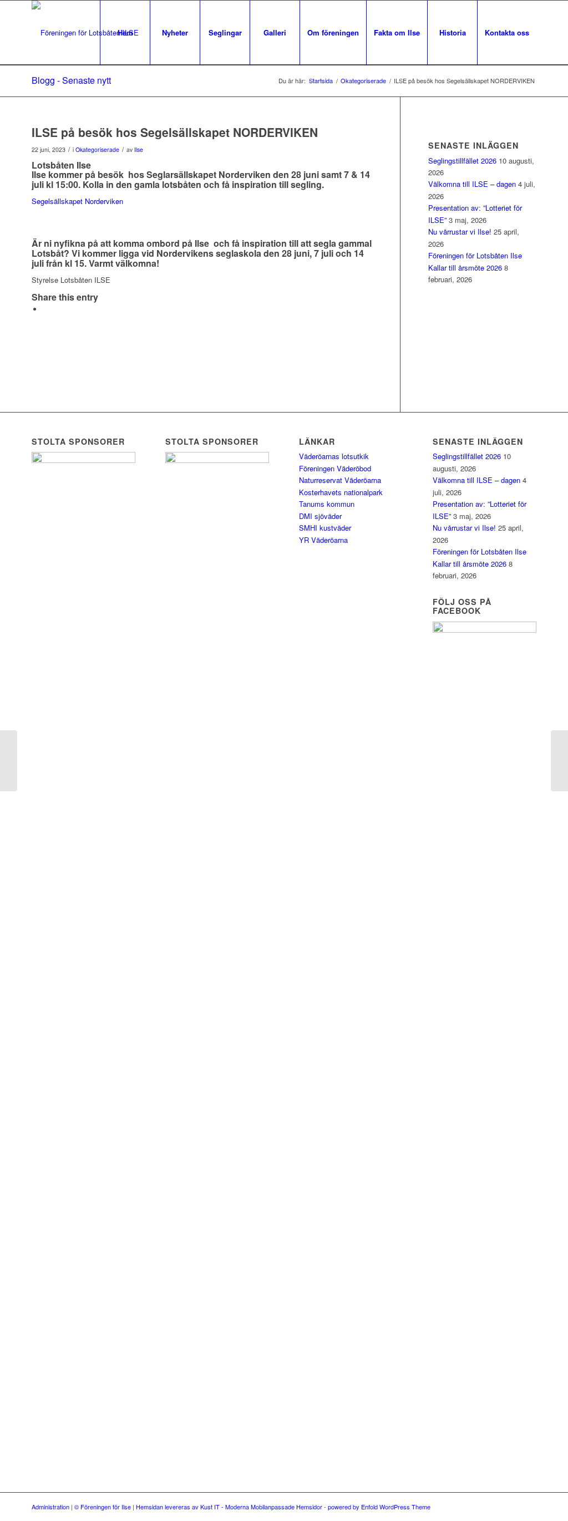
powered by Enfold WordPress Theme (379, 1506)
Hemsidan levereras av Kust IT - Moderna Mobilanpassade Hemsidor (229, 1506)
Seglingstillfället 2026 (462, 160)
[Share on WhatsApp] (45, 309)
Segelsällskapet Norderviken (77, 201)
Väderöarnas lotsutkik (334, 456)
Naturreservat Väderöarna (340, 480)
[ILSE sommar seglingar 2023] (8, 760)
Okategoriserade (97, 149)
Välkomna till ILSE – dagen (472, 184)
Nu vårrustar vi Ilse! (459, 231)
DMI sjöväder (320, 516)
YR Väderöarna (323, 540)
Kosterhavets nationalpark (341, 492)
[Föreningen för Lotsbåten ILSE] (85, 33)
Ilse (138, 149)
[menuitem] (125, 33)
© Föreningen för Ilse (102, 1506)
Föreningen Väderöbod (335, 468)
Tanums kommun (326, 503)
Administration (50, 1506)
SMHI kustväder (325, 527)
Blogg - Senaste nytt (71, 80)
